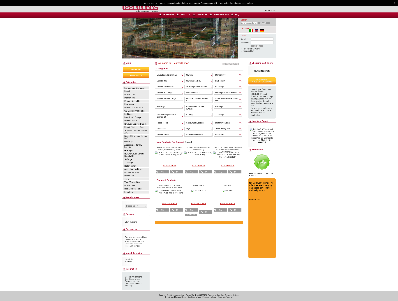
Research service (132, 246)
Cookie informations (133, 277)
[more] (188, 142)
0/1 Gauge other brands (196, 87)
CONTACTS (202, 15)
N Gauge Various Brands (226, 93)
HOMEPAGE (168, 15)
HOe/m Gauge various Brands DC (166, 116)
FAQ (237, 15)
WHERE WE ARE (221, 15)
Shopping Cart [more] (262, 63)
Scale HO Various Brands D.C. (226, 100)
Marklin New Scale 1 (166, 87)
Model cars (162, 129)
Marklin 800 (162, 81)
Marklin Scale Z (193, 93)
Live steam (220, 81)
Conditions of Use (132, 279)
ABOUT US (185, 15)
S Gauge (190, 115)
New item (136, 70)
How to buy (129, 259)
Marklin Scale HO (193, 81)
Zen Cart (220, 295)
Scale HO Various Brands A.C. (197, 100)
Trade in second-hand (134, 241)
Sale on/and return (133, 239)
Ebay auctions (131, 222)
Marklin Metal (163, 135)
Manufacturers (132, 197)
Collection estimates (133, 244)
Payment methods (132, 281)
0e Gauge (219, 87)
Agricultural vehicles (195, 123)
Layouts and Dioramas (167, 75)
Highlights (136, 75)
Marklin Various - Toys (166, 99)
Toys (188, 129)
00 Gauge (161, 107)
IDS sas (236, 295)
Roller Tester (162, 123)
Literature (219, 135)
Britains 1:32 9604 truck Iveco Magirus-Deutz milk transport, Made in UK (262, 138)
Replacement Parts (194, 135)
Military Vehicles (222, 123)
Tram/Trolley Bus (222, 129)
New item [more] (260, 121)
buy (162, 172)
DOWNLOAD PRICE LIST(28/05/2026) (262, 81)
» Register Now (247, 51)
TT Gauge (219, 115)
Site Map (128, 286)
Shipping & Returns (133, 283)
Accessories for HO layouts (195, 108)
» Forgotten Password (250, 49)
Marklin (189, 75)
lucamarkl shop (178, 295)
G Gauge (219, 107)
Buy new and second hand (136, 237)
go (177, 172)
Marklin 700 (220, 75)
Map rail (128, 261)
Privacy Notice (180, 297)
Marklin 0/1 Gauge (165, 93)
